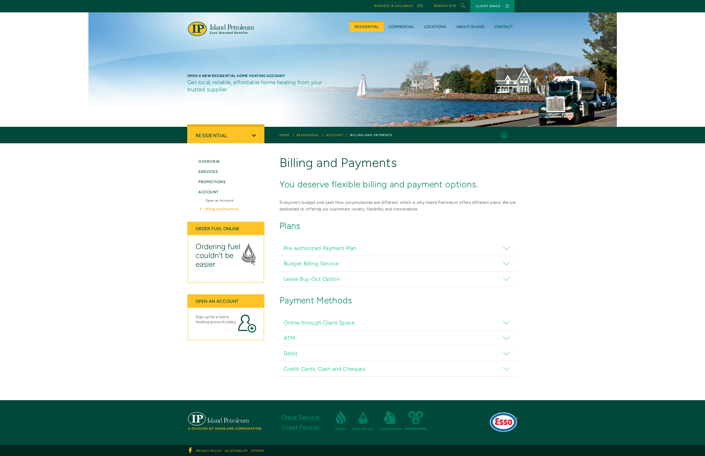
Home (285, 135)
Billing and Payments (222, 209)
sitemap (257, 451)
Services (208, 171)
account (334, 135)
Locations (435, 26)
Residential (366, 26)
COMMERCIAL (401, 26)
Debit (290, 353)
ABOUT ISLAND (470, 26)
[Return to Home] (224, 415)
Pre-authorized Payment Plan (320, 248)
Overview (209, 161)
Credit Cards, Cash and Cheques (324, 369)
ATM (289, 338)
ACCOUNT (208, 192)
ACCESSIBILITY (236, 451)
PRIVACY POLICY (209, 451)
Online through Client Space (319, 322)
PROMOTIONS (212, 182)
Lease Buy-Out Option (312, 279)
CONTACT (503, 26)
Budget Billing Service (311, 263)
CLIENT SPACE (488, 6)
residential (308, 135)
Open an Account (219, 200)
